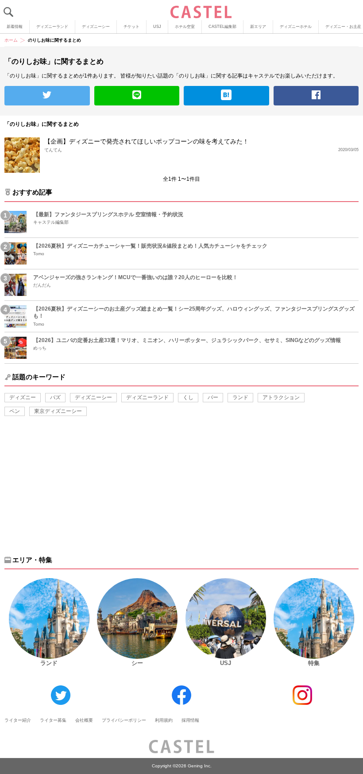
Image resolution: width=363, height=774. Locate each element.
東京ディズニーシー (58, 411)
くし (188, 397)
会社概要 (84, 720)
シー (137, 663)
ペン (14, 411)
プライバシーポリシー (124, 720)
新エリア (258, 26)
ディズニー (22, 397)
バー (213, 397)
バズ (55, 397)
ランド (240, 397)
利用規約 (164, 720)
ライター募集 (53, 720)
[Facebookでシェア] (316, 95)
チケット (131, 26)
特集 (314, 663)
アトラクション (281, 397)
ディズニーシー (96, 26)
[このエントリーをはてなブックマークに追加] (226, 95)
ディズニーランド (52, 26)
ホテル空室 (185, 26)
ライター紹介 (17, 720)
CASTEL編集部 (222, 26)
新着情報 (15, 26)
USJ (157, 26)
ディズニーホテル (296, 26)
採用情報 (190, 720)
